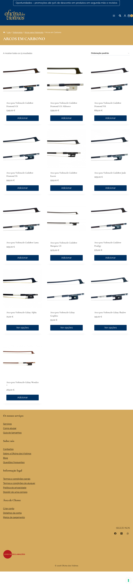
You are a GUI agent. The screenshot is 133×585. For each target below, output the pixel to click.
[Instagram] (121, 533)
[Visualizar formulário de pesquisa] (120, 15)
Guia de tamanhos (12, 432)
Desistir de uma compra (15, 492)
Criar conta (8, 508)
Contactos (8, 449)
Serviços (7, 424)
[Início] (4, 32)
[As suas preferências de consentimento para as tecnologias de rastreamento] (128, 580)
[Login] (125, 15)
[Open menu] (114, 16)
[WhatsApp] (127, 533)
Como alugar (9, 428)
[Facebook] (115, 533)
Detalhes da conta (12, 513)
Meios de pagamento (14, 517)
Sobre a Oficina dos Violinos (17, 453)
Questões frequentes (14, 462)
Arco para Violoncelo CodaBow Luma (22, 242)
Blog (5, 458)
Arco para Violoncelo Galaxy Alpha (21, 312)
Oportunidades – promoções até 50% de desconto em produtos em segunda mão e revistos (66, 2)
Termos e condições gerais (16, 479)
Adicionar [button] (22, 118)
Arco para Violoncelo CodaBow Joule (110, 172)
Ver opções (22, 327)
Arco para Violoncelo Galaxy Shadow (110, 312)
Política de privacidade (14, 487)
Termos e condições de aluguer (19, 483)
